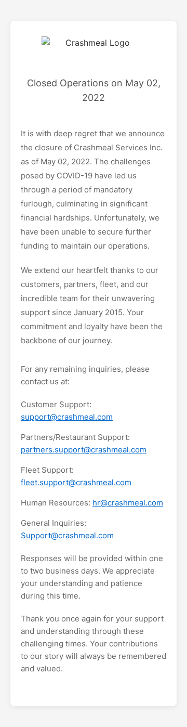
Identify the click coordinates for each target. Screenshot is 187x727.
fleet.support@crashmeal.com (76, 482)
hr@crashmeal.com (127, 503)
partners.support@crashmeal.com (83, 450)
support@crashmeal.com (67, 417)
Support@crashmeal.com (67, 535)
